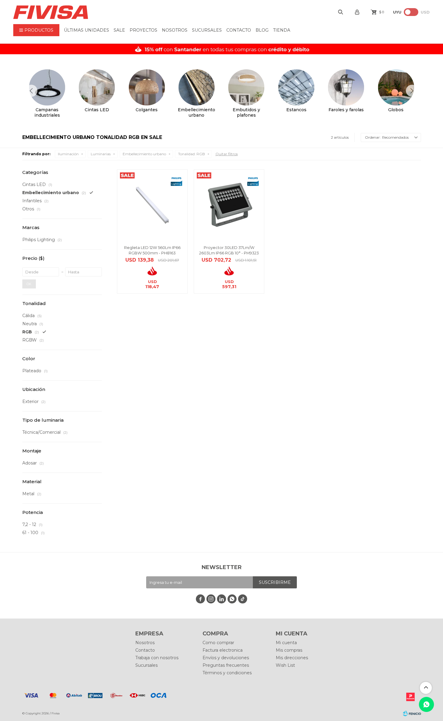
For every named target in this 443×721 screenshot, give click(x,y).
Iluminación (68, 154)
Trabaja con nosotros (156, 657)
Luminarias (101, 154)
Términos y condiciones (227, 672)
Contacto (238, 30)
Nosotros (174, 30)
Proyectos (143, 30)
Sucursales (207, 30)
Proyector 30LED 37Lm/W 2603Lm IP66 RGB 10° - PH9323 (229, 250)
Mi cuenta (286, 642)
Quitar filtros (226, 154)
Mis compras (289, 650)
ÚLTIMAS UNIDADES (86, 30)
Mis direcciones (292, 657)
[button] (412, 90)
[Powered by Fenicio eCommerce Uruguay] (412, 713)
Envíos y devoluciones (226, 657)
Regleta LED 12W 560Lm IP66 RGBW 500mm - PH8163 (152, 250)
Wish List (285, 665)
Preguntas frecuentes (226, 665)
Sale (119, 30)
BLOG (262, 30)
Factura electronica (223, 650)
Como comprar (218, 642)
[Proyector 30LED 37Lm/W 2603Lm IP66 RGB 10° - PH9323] (229, 204)
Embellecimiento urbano (144, 154)
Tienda (281, 30)
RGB (191, 154)
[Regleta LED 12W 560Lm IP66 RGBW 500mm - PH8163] (152, 204)
